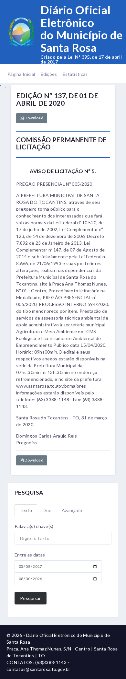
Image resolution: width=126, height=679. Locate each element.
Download (33, 117)
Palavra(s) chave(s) (34, 526)
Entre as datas (30, 554)
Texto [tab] (25, 510)
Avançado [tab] (72, 510)
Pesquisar (30, 598)
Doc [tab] (47, 510)
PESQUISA (29, 492)
